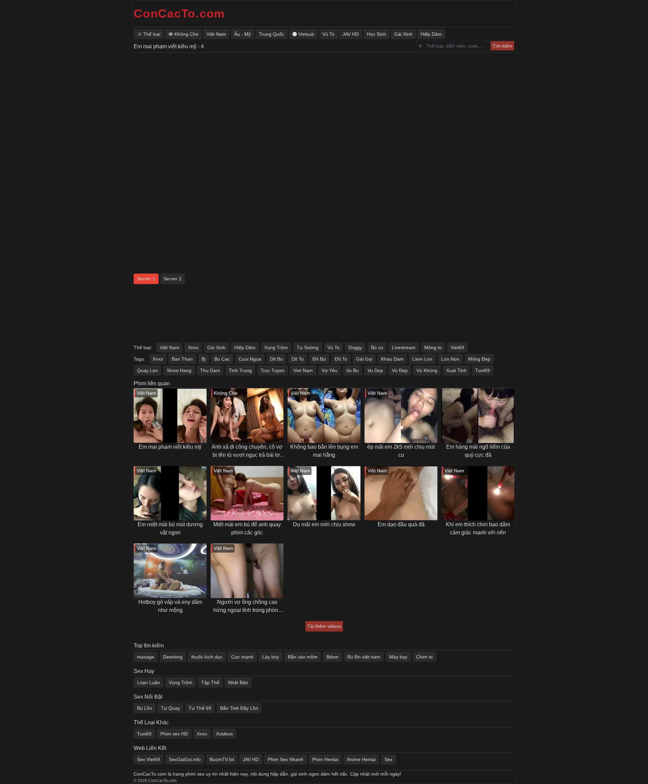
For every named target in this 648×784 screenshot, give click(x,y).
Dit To (298, 359)
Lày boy (270, 657)
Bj (203, 359)
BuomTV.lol (222, 759)
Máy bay (398, 657)
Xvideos (224, 733)
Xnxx (193, 347)
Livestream (403, 347)
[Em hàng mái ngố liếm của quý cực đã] (477, 415)
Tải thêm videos (324, 626)
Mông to (433, 347)
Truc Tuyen (273, 370)
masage (145, 657)
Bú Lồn (144, 708)
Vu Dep (375, 370)
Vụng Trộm (276, 347)
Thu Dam (210, 370)
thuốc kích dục (206, 657)
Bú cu (377, 347)
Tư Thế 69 (200, 708)
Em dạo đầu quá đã (401, 524)
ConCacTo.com (179, 13)
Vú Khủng (426, 370)
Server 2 (172, 278)
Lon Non (450, 359)
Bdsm (332, 657)
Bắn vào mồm (303, 657)
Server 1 (146, 278)
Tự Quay (170, 708)
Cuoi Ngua (250, 359)
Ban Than (182, 359)
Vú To (333, 347)
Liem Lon (422, 359)
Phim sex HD (174, 733)
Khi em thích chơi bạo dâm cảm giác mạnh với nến (478, 528)
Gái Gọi (364, 359)
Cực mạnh (242, 657)
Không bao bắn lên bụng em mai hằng (324, 451)
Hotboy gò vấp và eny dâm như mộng (170, 606)
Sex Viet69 (148, 759)
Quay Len (147, 370)
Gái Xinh (216, 347)
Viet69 (457, 347)
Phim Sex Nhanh (285, 759)
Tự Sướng (308, 347)
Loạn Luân (148, 682)
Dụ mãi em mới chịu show (324, 524)
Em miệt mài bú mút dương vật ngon (170, 528)
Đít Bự (319, 359)
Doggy (355, 347)
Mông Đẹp (479, 359)
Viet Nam (303, 370)
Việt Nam (169, 347)
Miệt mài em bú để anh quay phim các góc (247, 528)
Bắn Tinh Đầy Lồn (239, 708)
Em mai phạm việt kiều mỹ (170, 447)
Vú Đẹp (400, 370)
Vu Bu (352, 370)
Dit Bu (276, 359)
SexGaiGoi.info (185, 759)
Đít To (341, 359)
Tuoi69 (482, 370)
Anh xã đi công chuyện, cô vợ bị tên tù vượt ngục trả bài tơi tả (247, 451)
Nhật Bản (238, 682)
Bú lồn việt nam (363, 657)
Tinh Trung (240, 370)
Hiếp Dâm (244, 347)
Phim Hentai (325, 759)
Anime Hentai (361, 759)
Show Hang (179, 370)
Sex (388, 759)
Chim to (424, 657)
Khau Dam (392, 359)
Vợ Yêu (330, 370)
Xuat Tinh (456, 370)
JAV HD (251, 759)
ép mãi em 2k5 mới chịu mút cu (401, 451)
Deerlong (173, 657)
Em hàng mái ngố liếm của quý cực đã (478, 451)
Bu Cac (222, 359)
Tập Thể (210, 682)
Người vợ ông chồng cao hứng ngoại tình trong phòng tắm (247, 606)
